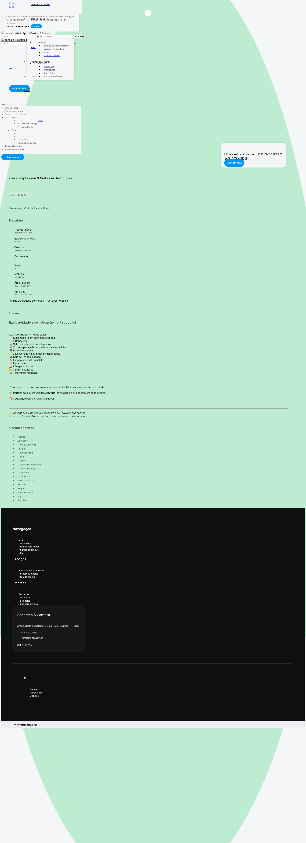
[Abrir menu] (7, 104)
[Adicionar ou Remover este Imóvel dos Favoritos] (148, 13)
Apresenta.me (17, 724)
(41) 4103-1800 (29, 632)
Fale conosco (14, 157)
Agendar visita (234, 162)
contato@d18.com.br (32, 637)
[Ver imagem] (148, 70)
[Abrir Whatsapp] (153, 6)
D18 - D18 (12, 5)
